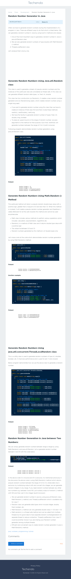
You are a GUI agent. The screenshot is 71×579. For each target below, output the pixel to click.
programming (23, 531)
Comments (13, 536)
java (9, 531)
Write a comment (17, 543)
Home (10, 12)
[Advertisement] (35, 66)
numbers (15, 531)
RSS (61, 543)
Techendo (35, 3)
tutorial (31, 531)
